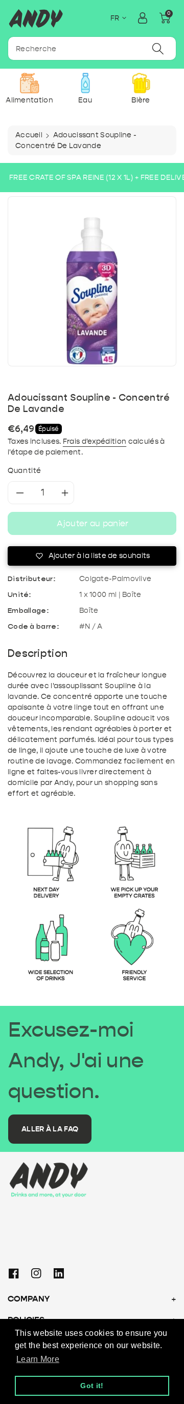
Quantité (24, 470)
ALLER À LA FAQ (49, 1129)
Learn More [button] (37, 1359)
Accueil (28, 135)
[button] (165, 18)
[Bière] (141, 83)
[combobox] (92, 48)
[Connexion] (142, 18)
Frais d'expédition (94, 441)
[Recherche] (158, 48)
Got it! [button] (91, 1385)
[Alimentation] (29, 83)
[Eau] (85, 83)
